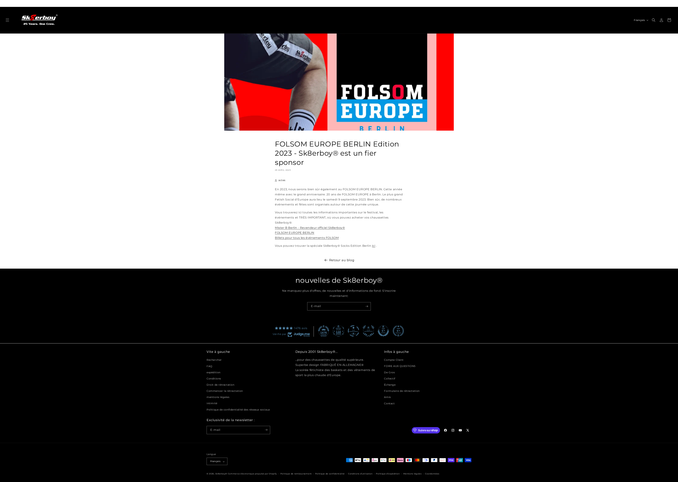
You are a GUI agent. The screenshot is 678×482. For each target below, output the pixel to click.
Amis (387, 397)
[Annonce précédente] (207, 3)
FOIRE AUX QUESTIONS (399, 366)
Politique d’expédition (388, 473)
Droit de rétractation (220, 384)
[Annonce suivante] (471, 3)
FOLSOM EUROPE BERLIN (294, 232)
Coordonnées (432, 473)
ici (373, 245)
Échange (390, 384)
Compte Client (393, 359)
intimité (212, 403)
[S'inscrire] (367, 306)
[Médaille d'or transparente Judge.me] (353, 331)
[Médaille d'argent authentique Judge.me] (368, 331)
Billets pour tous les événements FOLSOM (307, 237)
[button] (7, 20)
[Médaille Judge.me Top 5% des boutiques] (383, 331)
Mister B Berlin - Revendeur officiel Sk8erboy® (310, 227)
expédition (214, 372)
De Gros (389, 372)
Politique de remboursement (296, 473)
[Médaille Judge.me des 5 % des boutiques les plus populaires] (398, 331)
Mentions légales (412, 473)
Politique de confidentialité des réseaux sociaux (238, 409)
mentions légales (218, 397)
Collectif (389, 378)
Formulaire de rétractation (402, 391)
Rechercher (214, 359)
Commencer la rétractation (225, 391)
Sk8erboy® (221, 474)
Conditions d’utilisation (360, 473)
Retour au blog (341, 260)
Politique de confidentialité (330, 473)
